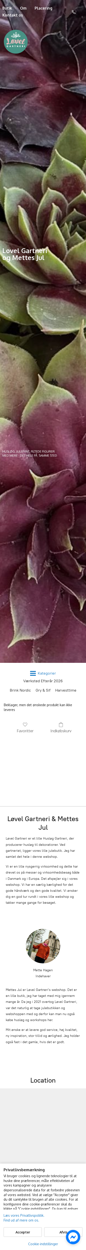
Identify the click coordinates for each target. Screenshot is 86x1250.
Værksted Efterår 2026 (43, 681)
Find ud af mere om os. (21, 1220)
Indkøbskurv (60, 730)
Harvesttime (65, 690)
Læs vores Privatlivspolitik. (24, 1215)
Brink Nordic (20, 690)
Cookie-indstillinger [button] (43, 1244)
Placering (43, 8)
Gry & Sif (43, 690)
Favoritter (25, 730)
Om (23, 8)
